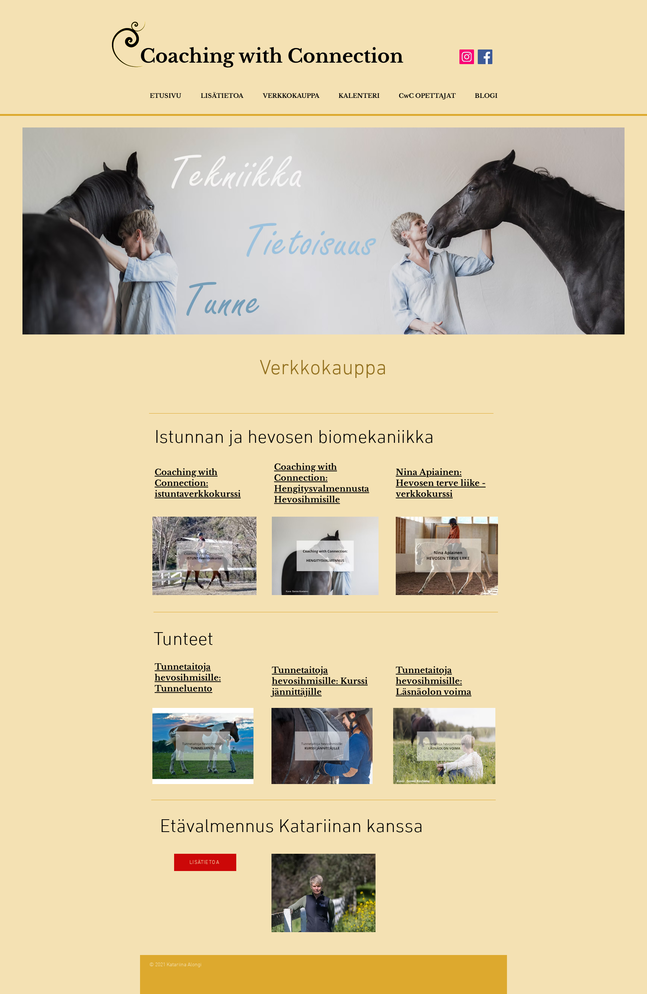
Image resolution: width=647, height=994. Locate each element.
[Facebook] (485, 56)
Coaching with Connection (271, 56)
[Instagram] (466, 56)
